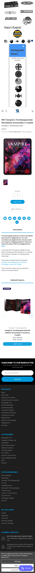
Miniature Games (7, 448)
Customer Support (7, 410)
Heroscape (5, 443)
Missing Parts (5, 418)
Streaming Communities (9, 400)
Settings (17, 561)
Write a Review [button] (27, 132)
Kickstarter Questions (8, 413)
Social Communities (8, 398)
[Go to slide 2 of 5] (31, 315)
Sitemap (4, 425)
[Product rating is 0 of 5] (5, 132)
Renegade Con (6, 403)
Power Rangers (6, 475)
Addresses (4, 516)
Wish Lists (4, 518)
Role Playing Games (8, 445)
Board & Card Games (8, 455)
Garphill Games (6, 485)
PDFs (3, 460)
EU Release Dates (7, 408)
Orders (3, 513)
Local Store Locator (7, 415)
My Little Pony (6, 496)
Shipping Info (5, 423)
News (3, 393)
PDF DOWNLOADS (7, 405)
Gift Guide (4, 395)
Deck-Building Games (8, 458)
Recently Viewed (7, 521)
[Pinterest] (24, 218)
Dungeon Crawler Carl (8, 440)
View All (3, 501)
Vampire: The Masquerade (10, 480)
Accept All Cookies (17, 570)
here (3, 246)
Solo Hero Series (6, 450)
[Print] (14, 218)
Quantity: (17, 191)
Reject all (17, 566)
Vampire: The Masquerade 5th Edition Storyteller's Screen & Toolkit (17, 332)
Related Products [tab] (17, 280)
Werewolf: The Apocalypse (10, 488)
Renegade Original (7, 498)
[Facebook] (5, 218)
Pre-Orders (5, 453)
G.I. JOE (3, 483)
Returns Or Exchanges (8, 420)
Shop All (4, 463)
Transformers (6, 490)
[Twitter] (19, 218)
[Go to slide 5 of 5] (4, 315)
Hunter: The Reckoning (9, 493)
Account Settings (7, 523)
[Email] (9, 218)
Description (17, 230)
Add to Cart (17, 344)
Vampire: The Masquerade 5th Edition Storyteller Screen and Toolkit (14, 263)
